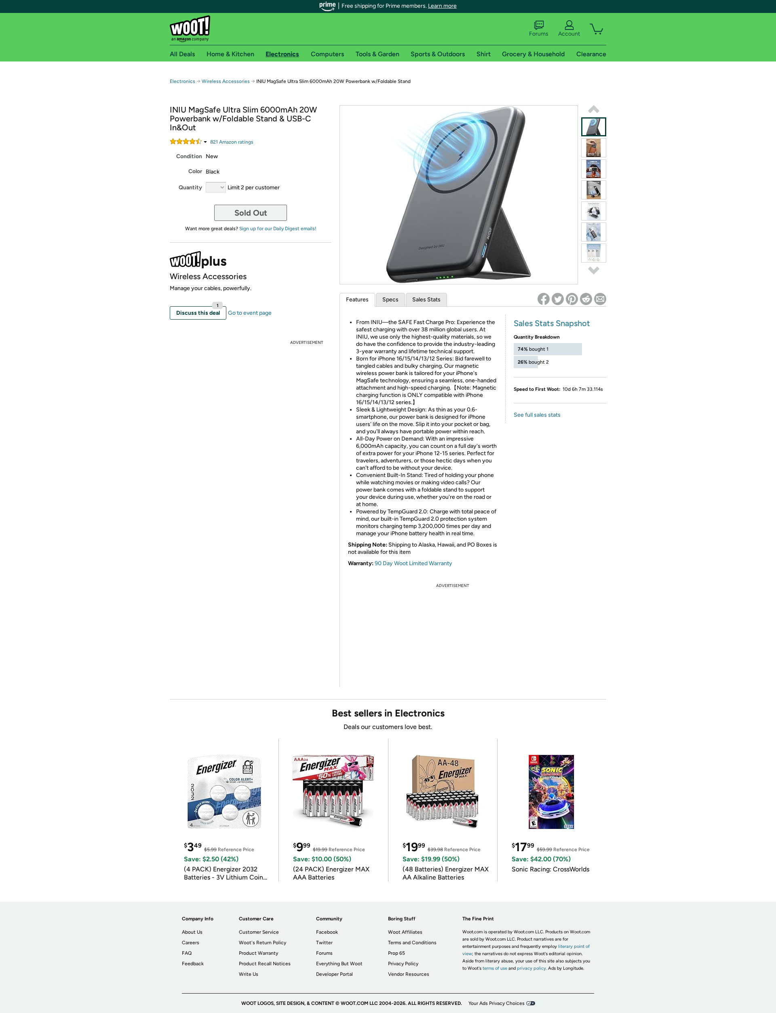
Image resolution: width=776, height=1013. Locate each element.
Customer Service (259, 932)
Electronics (182, 81)
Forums (538, 33)
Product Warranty (258, 953)
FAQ (187, 953)
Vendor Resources (408, 974)
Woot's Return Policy (262, 942)
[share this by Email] (600, 299)
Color (195, 171)
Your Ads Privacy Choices (496, 1003)
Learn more (442, 5)
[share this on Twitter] (558, 299)
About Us (192, 932)
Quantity (190, 187)
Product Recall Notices (265, 963)
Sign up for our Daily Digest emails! (277, 228)
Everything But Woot (339, 963)
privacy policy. (532, 968)
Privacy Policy (403, 963)
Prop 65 (396, 953)
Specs (390, 299)
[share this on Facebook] (544, 299)
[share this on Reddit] (586, 299)
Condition (189, 156)
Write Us (248, 974)
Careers (190, 942)
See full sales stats (537, 414)
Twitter (324, 942)
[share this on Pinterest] (572, 299)
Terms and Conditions (412, 942)
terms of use (495, 968)
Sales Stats (426, 299)
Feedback (193, 963)
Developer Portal (334, 974)
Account (569, 33)
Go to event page (250, 312)
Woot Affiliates (405, 932)
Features (357, 299)
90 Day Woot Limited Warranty (413, 563)
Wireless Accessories (226, 81)
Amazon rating (231, 142)
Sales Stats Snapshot (552, 323)
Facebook (327, 932)
